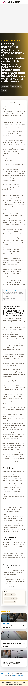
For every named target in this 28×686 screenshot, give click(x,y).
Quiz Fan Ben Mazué (6, 673)
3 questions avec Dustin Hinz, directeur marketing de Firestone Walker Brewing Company (13, 294)
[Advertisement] (14, 19)
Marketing (5, 86)
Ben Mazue (13, 1)
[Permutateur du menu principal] (25, 1)
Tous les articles (10, 594)
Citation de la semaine (9, 298)
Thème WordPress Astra (17, 675)
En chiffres (6, 296)
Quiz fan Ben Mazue (11, 598)
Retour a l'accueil (10, 602)
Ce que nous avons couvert (10, 299)
